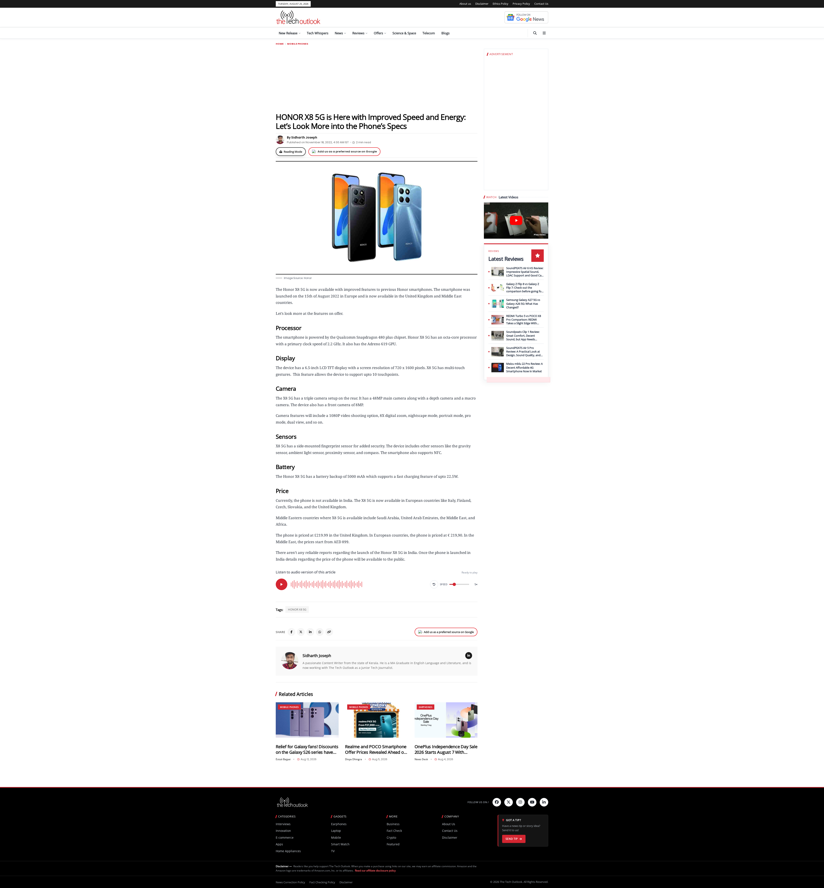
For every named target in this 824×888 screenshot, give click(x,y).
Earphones (425, 707)
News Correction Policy (290, 882)
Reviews (358, 33)
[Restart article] (434, 584)
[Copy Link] (329, 632)
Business (393, 824)
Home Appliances (288, 851)
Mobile (336, 837)
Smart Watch (340, 844)
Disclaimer (481, 4)
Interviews (283, 824)
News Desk (421, 759)
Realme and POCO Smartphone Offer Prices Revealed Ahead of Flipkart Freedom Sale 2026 (375, 749)
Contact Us (541, 4)
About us (465, 4)
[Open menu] (544, 33)
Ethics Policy (500, 4)
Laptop (336, 831)
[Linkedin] (544, 802)
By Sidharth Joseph (302, 137)
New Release (288, 33)
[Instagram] (520, 802)
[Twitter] (508, 802)
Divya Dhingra (353, 759)
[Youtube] (532, 802)
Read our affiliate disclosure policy (375, 870)
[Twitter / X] (301, 632)
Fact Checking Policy (322, 882)
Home (280, 43)
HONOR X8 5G (297, 609)
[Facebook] (291, 632)
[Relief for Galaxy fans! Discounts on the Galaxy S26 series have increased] (307, 720)
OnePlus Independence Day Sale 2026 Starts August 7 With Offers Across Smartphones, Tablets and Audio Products (446, 749)
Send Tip (512, 839)
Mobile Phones (297, 43)
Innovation (283, 831)
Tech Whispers (317, 33)
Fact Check (394, 831)
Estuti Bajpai (283, 759)
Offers (378, 33)
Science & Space (404, 33)
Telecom (429, 33)
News (339, 33)
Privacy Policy (521, 4)
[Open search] (535, 33)
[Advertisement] (376, 79)
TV (333, 851)
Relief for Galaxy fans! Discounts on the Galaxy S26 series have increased (307, 749)
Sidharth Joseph (317, 655)
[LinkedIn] (310, 632)
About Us (448, 824)
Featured (393, 844)
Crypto (391, 837)
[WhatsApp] (320, 632)
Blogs (445, 33)
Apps (279, 844)
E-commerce (285, 837)
